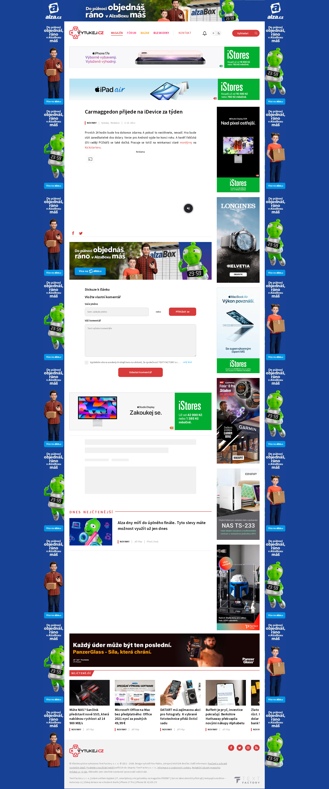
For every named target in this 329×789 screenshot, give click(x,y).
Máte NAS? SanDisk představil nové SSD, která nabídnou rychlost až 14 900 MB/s (89, 716)
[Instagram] (248, 748)
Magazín (117, 33)
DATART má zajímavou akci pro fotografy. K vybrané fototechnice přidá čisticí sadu (180, 716)
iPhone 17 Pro (127, 782)
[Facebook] (231, 748)
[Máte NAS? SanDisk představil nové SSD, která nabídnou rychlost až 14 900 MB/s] (89, 693)
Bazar (145, 33)
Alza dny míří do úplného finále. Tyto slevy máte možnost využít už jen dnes (162, 526)
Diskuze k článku (97, 289)
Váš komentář (93, 320)
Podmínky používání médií (100, 767)
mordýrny (186, 143)
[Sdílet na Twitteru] (80, 234)
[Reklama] (53, 10)
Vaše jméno (91, 304)
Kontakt (185, 33)
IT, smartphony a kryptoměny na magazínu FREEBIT (143, 778)
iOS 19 (153, 782)
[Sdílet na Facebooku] (73, 234)
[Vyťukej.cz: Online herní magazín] (86, 33)
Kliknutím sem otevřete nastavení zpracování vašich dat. (118, 772)
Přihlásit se (182, 312)
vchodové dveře (110, 782)
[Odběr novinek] (205, 34)
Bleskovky (161, 33)
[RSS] (256, 748)
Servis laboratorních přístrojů (187, 778)
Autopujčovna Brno (214, 778)
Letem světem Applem (102, 778)
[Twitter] (240, 748)
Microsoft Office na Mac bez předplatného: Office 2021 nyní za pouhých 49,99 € (133, 716)
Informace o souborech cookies (174, 767)
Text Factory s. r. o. (109, 763)
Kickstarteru (93, 148)
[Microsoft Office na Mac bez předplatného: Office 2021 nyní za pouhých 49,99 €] (135, 693)
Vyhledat (242, 33)
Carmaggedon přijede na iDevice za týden (134, 112)
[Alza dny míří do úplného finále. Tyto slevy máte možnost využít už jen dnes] (90, 531)
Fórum (131, 33)
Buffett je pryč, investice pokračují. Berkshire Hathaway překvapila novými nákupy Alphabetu (225, 716)
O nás (84, 772)
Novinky (91, 123)
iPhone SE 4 (142, 782)
